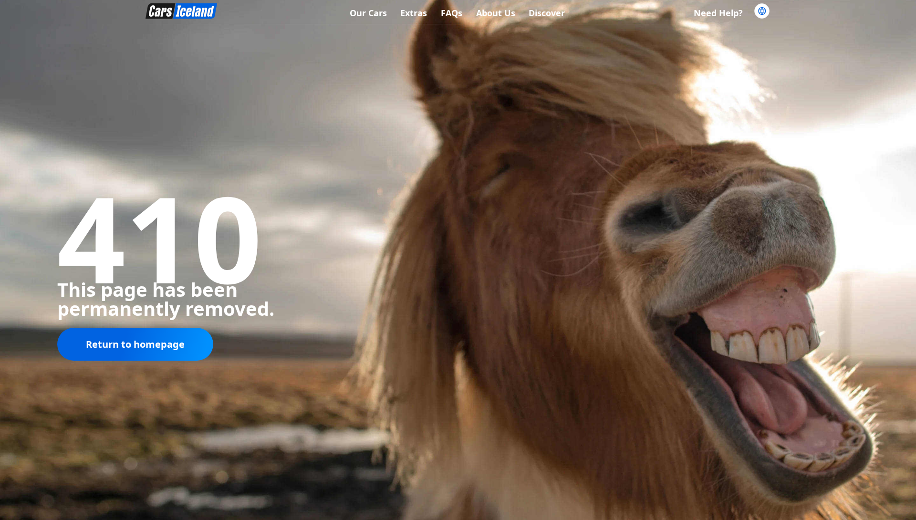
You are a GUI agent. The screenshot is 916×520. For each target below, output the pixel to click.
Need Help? (718, 13)
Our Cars (368, 13)
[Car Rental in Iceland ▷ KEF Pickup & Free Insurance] (181, 12)
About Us (495, 13)
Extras (413, 13)
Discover (547, 13)
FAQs (451, 13)
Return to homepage (135, 344)
